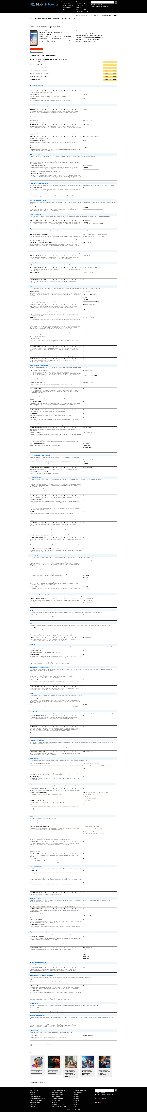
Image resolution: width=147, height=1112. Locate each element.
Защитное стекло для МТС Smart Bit (38, 70)
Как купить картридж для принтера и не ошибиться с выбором (36, 1071)
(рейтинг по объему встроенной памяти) (93, 223)
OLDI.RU (75, 1106)
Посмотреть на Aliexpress (110, 61)
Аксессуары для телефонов (58, 1104)
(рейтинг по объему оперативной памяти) (93, 209)
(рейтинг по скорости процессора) (91, 169)
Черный (86, 147)
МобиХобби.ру (34, 1090)
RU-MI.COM (76, 1100)
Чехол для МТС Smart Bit (35, 79)
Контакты (32, 1094)
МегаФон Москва (78, 1092)
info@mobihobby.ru (101, 1098)
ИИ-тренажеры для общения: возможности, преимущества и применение (87, 1072)
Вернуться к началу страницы (37, 1082)
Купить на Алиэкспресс (36, 48)
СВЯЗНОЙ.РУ (77, 1098)
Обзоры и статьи (80, 5)
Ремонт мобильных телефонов (59, 1106)
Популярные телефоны (67, 5)
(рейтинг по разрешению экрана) (91, 301)
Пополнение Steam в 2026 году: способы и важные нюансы (53, 1071)
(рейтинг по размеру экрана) (90, 294)
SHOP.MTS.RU (77, 1094)
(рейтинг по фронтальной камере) (91, 465)
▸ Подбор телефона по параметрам (99, 6)
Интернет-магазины (80, 1090)
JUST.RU (75, 1102)
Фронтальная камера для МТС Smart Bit (39, 73)
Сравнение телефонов (81, 3)
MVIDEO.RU (76, 1096)
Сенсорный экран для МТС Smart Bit (38, 67)
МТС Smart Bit (97, 15)
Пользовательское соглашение (37, 1098)
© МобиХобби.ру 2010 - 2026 (73, 1109)
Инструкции (79, 7)
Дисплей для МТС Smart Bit (36, 64)
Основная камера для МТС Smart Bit (38, 76)
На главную (33, 1106)
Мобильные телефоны (66, 1)
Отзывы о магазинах (66, 7)
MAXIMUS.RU (76, 1104)
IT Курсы (63, 9)
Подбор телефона (80, 1)
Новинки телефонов (66, 3)
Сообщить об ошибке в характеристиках (43, 1044)
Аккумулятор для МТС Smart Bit (37, 61)
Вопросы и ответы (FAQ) (82, 9)
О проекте (32, 1092)
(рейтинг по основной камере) (90, 375)
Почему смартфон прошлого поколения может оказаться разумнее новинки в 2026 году (70, 1073)
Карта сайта (33, 1104)
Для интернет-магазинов (36, 1100)
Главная (78, 15)
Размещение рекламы (35, 1096)
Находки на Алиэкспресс (82, 11)
